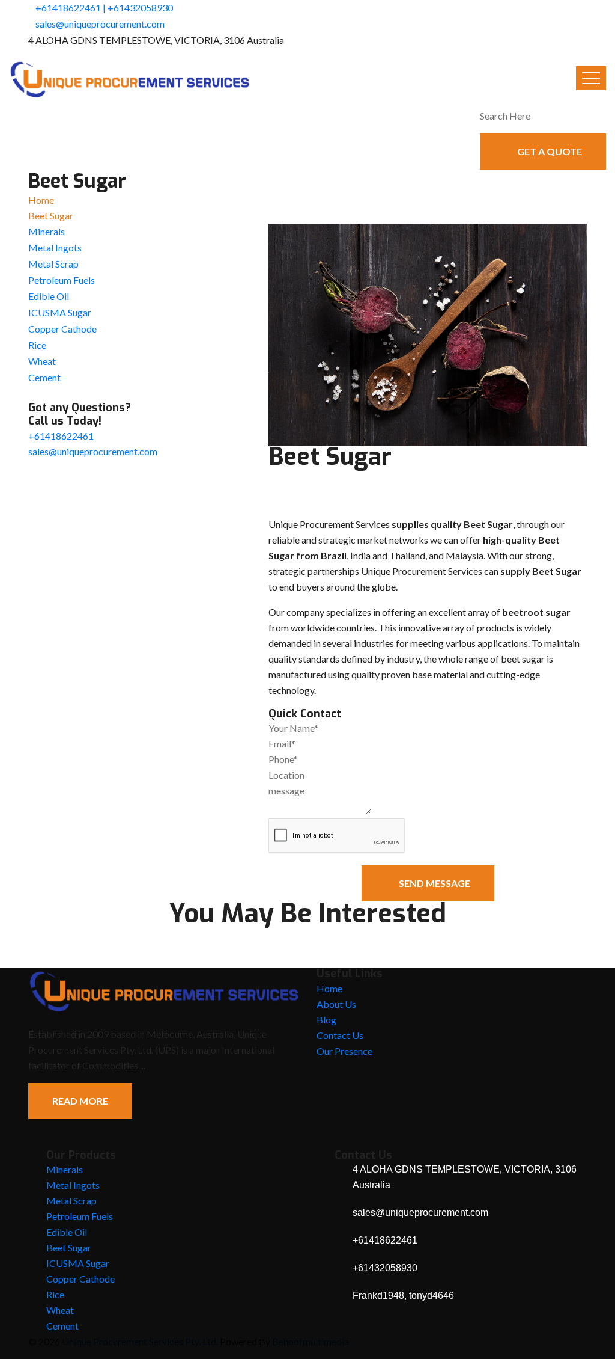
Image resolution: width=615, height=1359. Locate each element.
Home (41, 200)
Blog (326, 1019)
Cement (44, 377)
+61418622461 (68, 7)
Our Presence (344, 1051)
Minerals (46, 231)
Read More (80, 1100)
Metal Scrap (53, 263)
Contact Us (340, 1035)
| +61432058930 (138, 7)
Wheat (42, 361)
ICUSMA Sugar (59, 312)
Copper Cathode (62, 328)
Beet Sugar (68, 1247)
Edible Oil (48, 296)
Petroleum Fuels (61, 280)
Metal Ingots (55, 247)
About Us (336, 1004)
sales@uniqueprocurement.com (100, 23)
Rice (37, 345)
